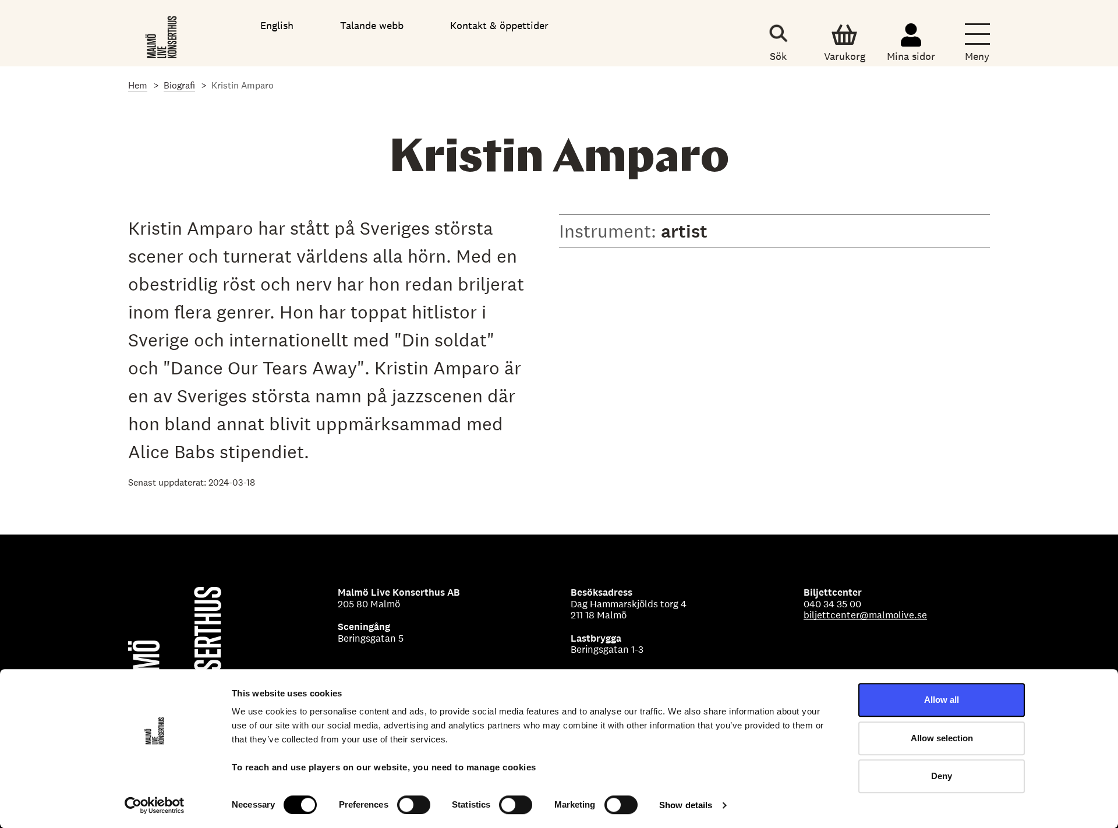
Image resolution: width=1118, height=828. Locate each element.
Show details (685, 805)
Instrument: (610, 231)
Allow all (941, 700)
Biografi (179, 85)
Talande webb (372, 25)
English (276, 25)
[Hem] (162, 35)
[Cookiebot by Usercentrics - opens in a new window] (155, 805)
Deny (941, 776)
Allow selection (942, 738)
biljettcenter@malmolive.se (865, 614)
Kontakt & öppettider (499, 25)
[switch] (413, 804)
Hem (137, 85)
